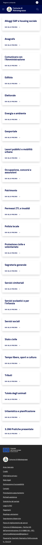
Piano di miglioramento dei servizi (15, 522)
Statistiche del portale (11, 501)
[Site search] (37, 9)
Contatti (6, 488)
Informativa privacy (10, 475)
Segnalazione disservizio (12, 518)
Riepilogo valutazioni (10, 514)
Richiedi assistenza (10, 497)
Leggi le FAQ (7, 505)
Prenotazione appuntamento (13, 493)
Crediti (5, 471)
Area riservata (8, 467)
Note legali (7, 480)
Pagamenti (7, 510)
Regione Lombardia (9, 2)
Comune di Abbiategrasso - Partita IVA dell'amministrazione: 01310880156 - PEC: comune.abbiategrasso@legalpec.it (18, 530)
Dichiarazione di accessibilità (13, 484)
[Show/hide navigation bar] (3, 9)
